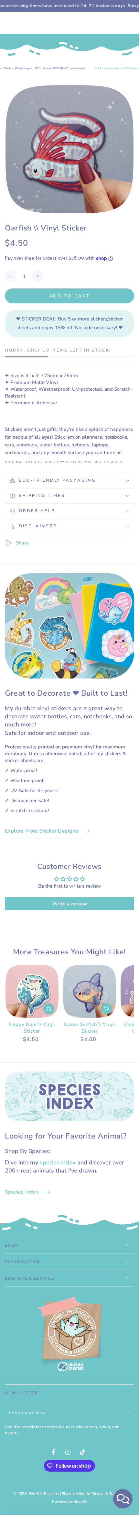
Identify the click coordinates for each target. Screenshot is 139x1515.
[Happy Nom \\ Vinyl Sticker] (32, 991)
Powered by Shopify (69, 1501)
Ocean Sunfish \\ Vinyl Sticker (89, 1027)
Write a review (69, 903)
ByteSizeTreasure (43, 1493)
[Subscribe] (130, 1413)
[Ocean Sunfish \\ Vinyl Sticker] (89, 991)
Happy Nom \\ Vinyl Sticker (32, 1027)
